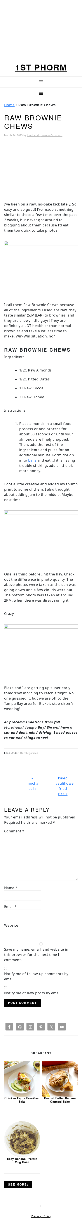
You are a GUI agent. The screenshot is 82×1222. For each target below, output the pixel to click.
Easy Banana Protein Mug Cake (22, 1160)
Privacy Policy (41, 1216)
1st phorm (41, 67)
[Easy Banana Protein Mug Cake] (22, 1138)
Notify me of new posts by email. (33, 993)
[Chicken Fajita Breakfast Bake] (22, 1078)
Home (9, 105)
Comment (14, 831)
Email (10, 906)
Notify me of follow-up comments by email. (36, 976)
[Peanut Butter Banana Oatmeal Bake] (60, 1078)
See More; (18, 1184)
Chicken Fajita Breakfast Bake (22, 1099)
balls (32, 460)
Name (10, 887)
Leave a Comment (51, 135)
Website (11, 925)
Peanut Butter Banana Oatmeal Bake (60, 1099)
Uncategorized (29, 753)
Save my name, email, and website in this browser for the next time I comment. (36, 954)
